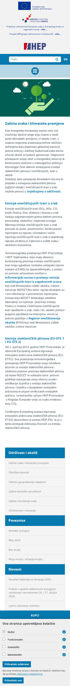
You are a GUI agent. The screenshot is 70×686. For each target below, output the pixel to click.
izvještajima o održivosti (44, 191)
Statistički (13, 647)
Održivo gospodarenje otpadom (27, 482)
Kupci (35, 615)
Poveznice (16, 520)
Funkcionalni (15, 639)
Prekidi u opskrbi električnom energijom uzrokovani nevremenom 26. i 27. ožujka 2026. (33, 592)
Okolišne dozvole (19, 472)
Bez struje (14, 549)
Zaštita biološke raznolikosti (25, 491)
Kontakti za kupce (19, 530)
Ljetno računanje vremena (24, 605)
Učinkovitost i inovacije (22, 510)
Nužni (11, 632)
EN (65, 59)
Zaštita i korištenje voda (23, 501)
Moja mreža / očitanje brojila (25, 559)
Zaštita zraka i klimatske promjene (29, 463)
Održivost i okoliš (22, 452)
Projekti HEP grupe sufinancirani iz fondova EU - (35, 34)
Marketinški (15, 655)
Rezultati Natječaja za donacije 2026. (30, 579)
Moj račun (15, 540)
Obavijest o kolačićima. (29, 674)
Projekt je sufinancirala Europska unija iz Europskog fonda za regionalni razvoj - (35, 28)
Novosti (14, 569)
